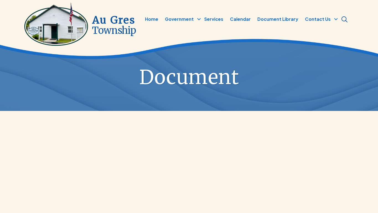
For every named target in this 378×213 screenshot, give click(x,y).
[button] (199, 19)
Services (213, 19)
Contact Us (318, 19)
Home (151, 19)
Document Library (277, 19)
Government (179, 19)
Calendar (240, 19)
